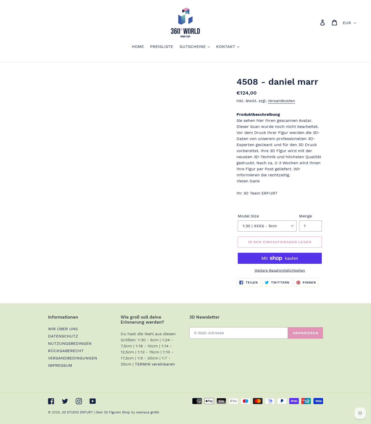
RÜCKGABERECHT (66, 350)
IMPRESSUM (60, 365)
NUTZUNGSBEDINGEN (70, 343)
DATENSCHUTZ (63, 336)
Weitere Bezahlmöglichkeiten (279, 270)
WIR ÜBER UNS (63, 328)
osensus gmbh (147, 412)
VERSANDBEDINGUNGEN (72, 358)
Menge (305, 216)
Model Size (248, 216)
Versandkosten (281, 101)
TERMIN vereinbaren (155, 364)
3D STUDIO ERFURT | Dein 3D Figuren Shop (96, 412)
